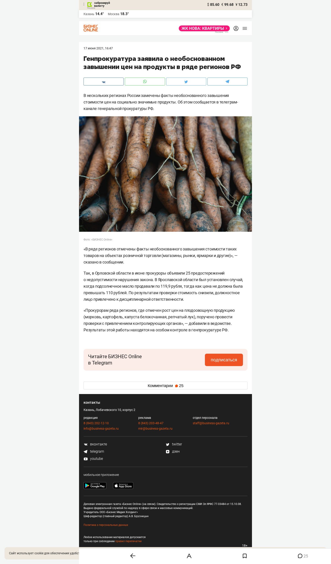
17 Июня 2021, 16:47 (98, 48)
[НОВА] (203, 28)
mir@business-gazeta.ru (155, 428)
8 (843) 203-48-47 (150, 423)
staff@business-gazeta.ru (211, 423)
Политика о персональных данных (106, 525)
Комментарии (166, 385)
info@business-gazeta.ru (101, 428)
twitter (176, 444)
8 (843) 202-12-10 (96, 423)
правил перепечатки (128, 541)
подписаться (224, 359)
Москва (113, 14)
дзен (175, 451)
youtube (96, 458)
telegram (96, 451)
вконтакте (98, 444)
